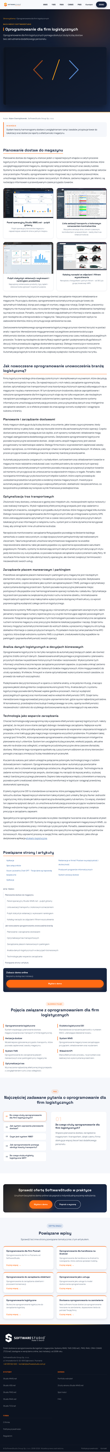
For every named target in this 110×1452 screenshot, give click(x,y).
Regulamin (7, 1436)
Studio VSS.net (9, 1385)
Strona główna (9, 18)
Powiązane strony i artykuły (17, 962)
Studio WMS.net (10, 1378)
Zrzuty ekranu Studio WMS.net (71, 1385)
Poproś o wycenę (67, 1204)
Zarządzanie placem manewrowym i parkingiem (28, 944)
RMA (62, 4)
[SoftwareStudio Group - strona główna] (12, 4)
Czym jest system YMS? (19, 1136)
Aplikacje (10, 860)
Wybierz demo (55, 983)
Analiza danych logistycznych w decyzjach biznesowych (32, 950)
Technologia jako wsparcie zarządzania (24, 956)
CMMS (70, 4)
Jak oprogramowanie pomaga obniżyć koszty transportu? (22, 1146)
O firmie (6, 1422)
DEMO (101, 4)
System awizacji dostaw (68, 874)
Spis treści (62, 1392)
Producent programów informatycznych (75, 869)
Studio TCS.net (9, 1406)
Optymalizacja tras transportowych (23, 938)
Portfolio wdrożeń (65, 1378)
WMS (45, 4)
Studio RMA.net (9, 1399)
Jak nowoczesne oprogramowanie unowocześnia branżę (29, 925)
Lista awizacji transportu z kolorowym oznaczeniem (30, 907)
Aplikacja (10, 880)
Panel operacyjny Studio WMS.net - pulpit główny (29, 901)
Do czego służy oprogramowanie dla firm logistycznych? (24, 1116)
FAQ (59, 1399)
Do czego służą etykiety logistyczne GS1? (20, 1156)
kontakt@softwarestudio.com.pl (32, 1364)
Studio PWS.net (9, 1392)
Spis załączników (13, 865)
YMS (54, 4)
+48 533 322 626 (10, 1364)
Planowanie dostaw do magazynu (19, 895)
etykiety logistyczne (36, 838)
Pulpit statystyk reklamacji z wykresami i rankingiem (30, 913)
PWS (79, 4)
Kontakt (89, 4)
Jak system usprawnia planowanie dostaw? (24, 1127)
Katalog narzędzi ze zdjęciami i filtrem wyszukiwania (30, 919)
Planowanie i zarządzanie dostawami (23, 931)
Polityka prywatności (12, 1429)
